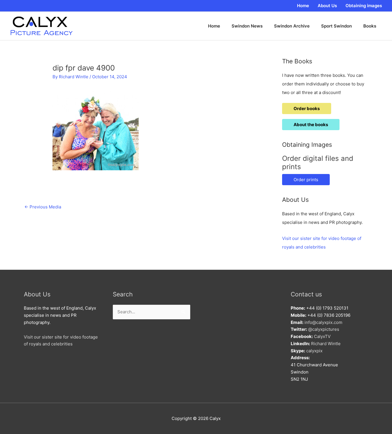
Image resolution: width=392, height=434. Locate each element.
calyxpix (314, 350)
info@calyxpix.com (323, 322)
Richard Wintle (326, 343)
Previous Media (42, 207)
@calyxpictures (323, 329)
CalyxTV (322, 336)
